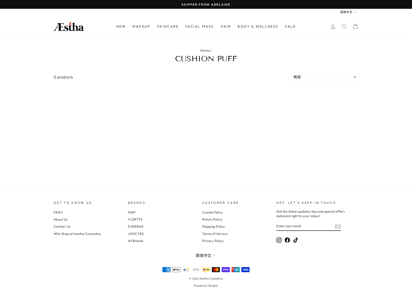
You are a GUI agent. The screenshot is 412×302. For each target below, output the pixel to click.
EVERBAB (135, 226)
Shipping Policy (213, 226)
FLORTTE (135, 219)
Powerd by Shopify (206, 285)
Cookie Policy (212, 212)
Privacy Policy (213, 241)
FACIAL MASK (199, 26)
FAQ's (58, 212)
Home (205, 50)
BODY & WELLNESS (258, 26)
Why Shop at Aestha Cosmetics (77, 234)
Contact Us (62, 226)
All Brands (135, 241)
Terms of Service (214, 234)
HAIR (226, 26)
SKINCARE (168, 26)
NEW (121, 26)
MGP (131, 212)
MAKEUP (141, 26)
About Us (61, 219)
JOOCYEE (136, 234)
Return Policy (212, 219)
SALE (290, 26)
